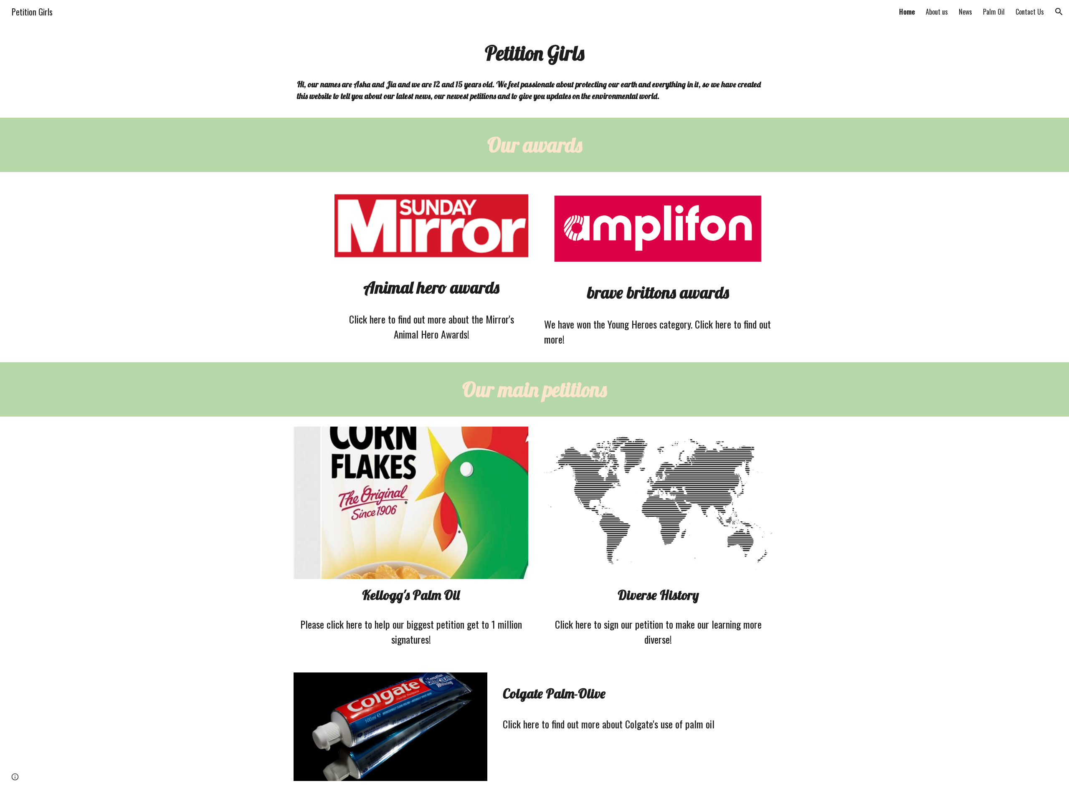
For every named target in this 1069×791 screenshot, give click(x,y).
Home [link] (907, 12)
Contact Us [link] (1030, 12)
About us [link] (937, 12)
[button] (1059, 12)
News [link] (965, 12)
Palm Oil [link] (994, 12)
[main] (534, 53)
